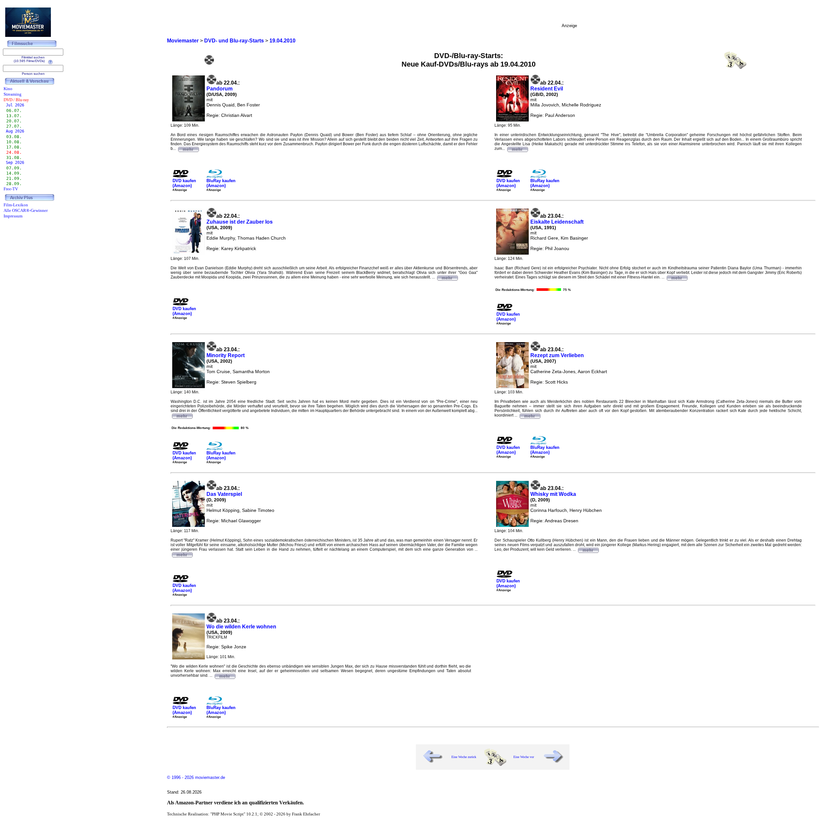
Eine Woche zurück (463, 757)
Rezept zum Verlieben (557, 355)
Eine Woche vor (523, 757)
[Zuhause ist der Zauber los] (447, 277)
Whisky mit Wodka (553, 494)
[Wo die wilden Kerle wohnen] (224, 675)
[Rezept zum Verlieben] (529, 415)
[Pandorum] (188, 148)
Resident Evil (546, 88)
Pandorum (219, 88)
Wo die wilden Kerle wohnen (241, 626)
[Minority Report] (182, 415)
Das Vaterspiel (224, 494)
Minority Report (225, 355)
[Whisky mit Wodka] (588, 549)
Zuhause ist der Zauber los (239, 222)
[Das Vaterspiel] (182, 554)
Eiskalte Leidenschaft (557, 222)
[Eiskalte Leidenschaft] (676, 277)
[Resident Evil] (517, 148)
